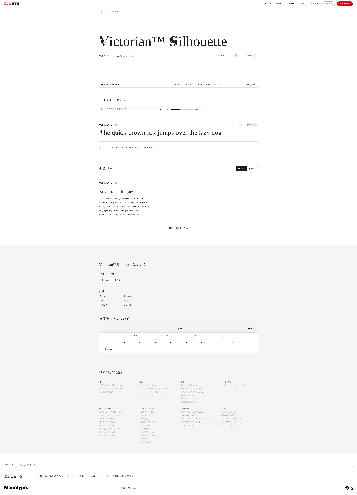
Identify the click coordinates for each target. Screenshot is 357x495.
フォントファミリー (174, 84)
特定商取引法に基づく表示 (60, 476)
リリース (33, 476)
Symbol (127, 305)
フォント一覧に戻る (111, 11)
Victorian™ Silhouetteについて (209, 84)
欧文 (126, 301)
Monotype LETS (113, 280)
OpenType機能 (251, 84)
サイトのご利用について (81, 476)
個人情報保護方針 (128, 476)
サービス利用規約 (113, 476)
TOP (6, 465)
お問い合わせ (43, 476)
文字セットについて (232, 84)
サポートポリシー (98, 476)
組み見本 (189, 84)
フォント (13, 465)
